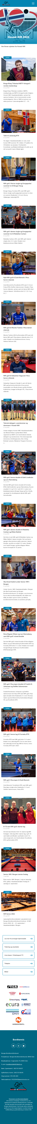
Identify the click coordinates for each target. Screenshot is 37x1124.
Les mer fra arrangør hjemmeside (15, 938)
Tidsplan (7, 963)
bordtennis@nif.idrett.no (14, 1064)
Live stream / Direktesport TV (13, 955)
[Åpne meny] (33, 3)
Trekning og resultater (11, 947)
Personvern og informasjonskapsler (18, 1099)
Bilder (6, 972)
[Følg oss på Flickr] (23, 1046)
